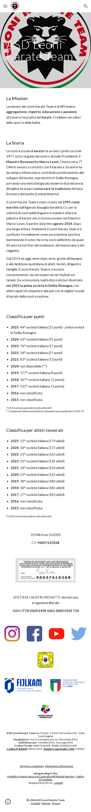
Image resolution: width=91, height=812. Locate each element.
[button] (5, 6)
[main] (45, 50)
